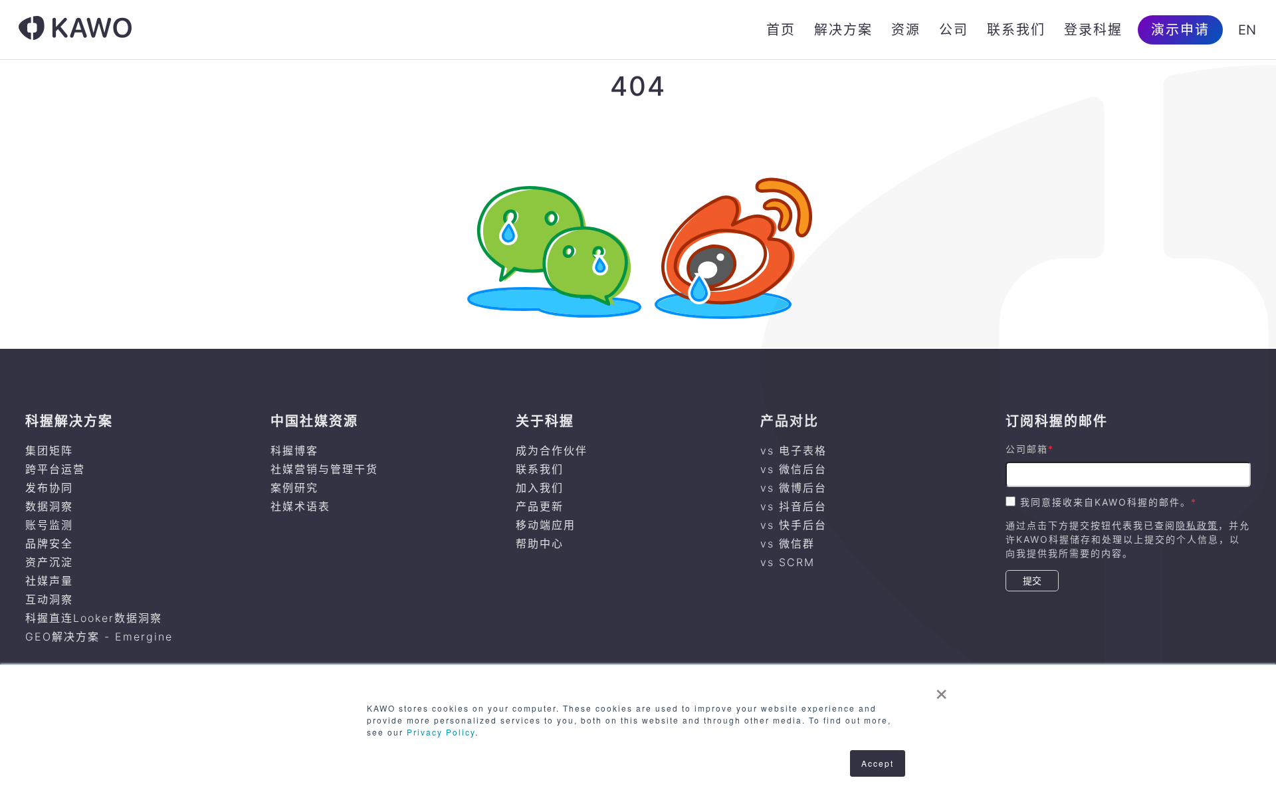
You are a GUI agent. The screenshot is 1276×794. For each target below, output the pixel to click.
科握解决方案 (69, 421)
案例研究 (294, 487)
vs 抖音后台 (793, 506)
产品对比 (789, 421)
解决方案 (843, 30)
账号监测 (49, 525)
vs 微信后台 (793, 469)
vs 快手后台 (793, 525)
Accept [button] (877, 763)
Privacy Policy (441, 732)
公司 (953, 30)
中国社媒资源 (314, 421)
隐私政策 (1197, 525)
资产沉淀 (49, 562)
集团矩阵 (49, 450)
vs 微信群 (787, 543)
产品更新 (540, 506)
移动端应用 (546, 525)
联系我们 (1016, 30)
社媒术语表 (300, 506)
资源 (905, 30)
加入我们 (540, 487)
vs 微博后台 (793, 487)
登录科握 (1093, 30)
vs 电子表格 (793, 450)
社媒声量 (49, 580)
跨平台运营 (55, 469)
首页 (781, 30)
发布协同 (49, 487)
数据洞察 (49, 506)
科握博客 (294, 450)
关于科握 (545, 421)
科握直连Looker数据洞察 (93, 618)
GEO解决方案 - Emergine (99, 636)
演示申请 (1180, 30)
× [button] (942, 690)
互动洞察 (49, 599)
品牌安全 (49, 543)
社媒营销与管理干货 (324, 469)
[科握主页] (75, 29)
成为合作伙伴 (551, 450)
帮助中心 (540, 543)
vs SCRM (787, 562)
